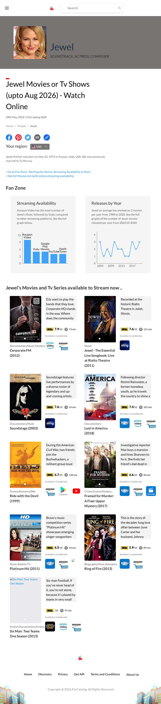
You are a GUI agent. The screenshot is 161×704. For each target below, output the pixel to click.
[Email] (37, 137)
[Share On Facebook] (9, 137)
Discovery (45, 674)
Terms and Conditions (105, 674)
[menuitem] (28, 676)
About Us (132, 674)
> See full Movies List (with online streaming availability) (40, 176)
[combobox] (40, 147)
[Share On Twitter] (28, 137)
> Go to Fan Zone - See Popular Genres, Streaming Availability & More (48, 171)
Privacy (63, 674)
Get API (79, 674)
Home (9, 126)
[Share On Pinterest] (18, 137)
